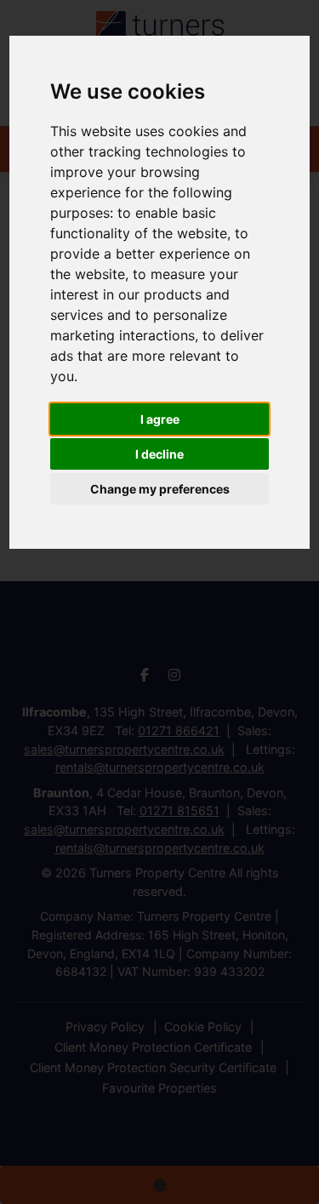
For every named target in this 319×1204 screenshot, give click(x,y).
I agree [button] (159, 419)
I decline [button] (159, 454)
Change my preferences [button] (160, 489)
